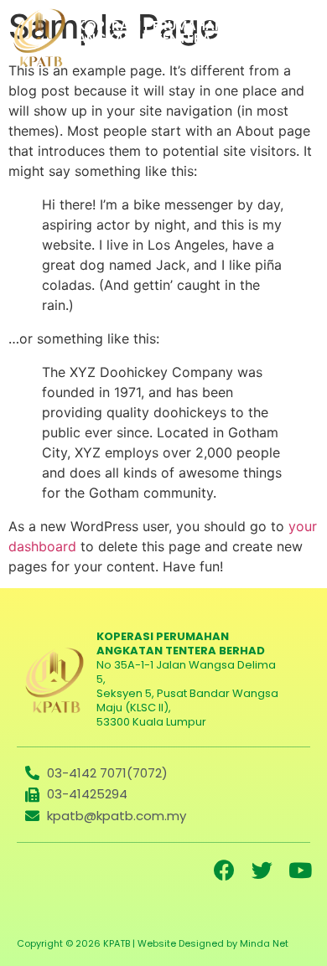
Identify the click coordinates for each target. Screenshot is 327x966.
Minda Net (264, 943)
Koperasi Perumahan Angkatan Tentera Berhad (150, 38)
